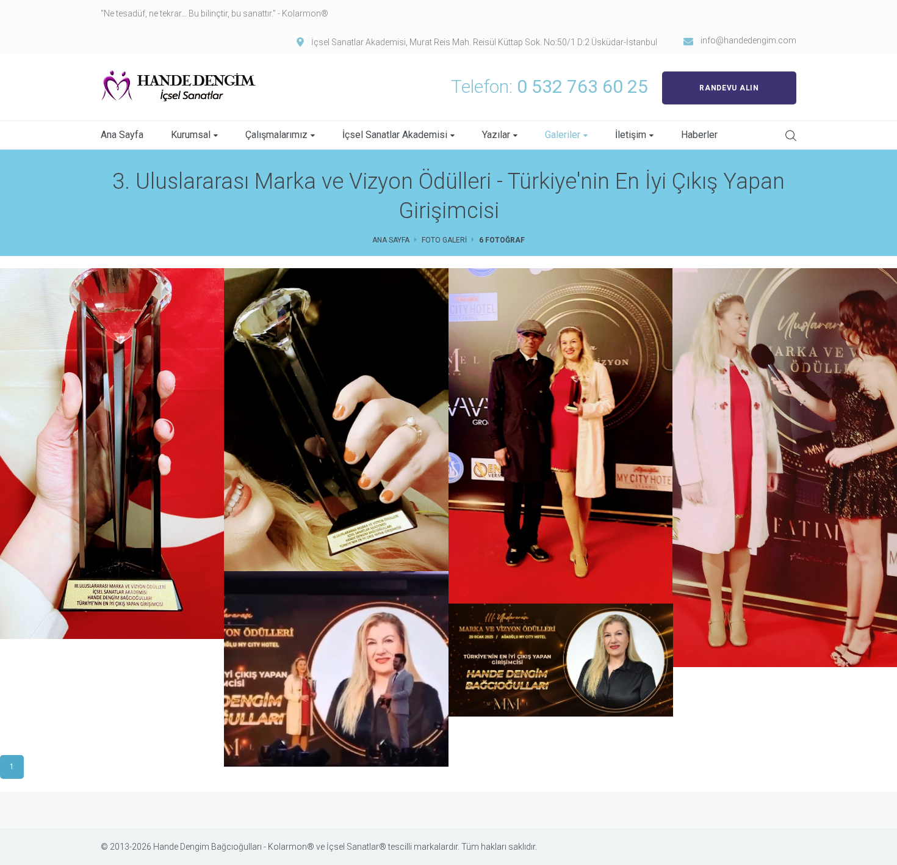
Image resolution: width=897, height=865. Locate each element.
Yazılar (496, 135)
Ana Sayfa (122, 135)
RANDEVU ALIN (728, 88)
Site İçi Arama (790, 135)
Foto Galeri (444, 240)
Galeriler (562, 135)
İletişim (630, 135)
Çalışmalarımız (276, 135)
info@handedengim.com (748, 40)
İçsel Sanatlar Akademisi (394, 135)
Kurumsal (191, 135)
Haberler (699, 135)
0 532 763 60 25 (582, 86)
